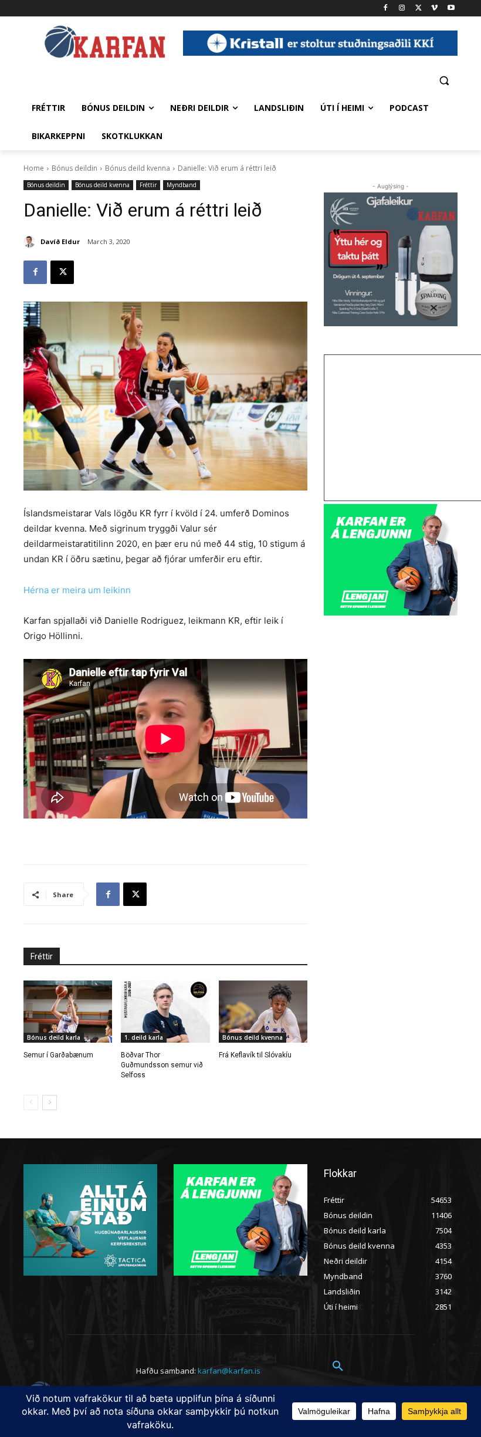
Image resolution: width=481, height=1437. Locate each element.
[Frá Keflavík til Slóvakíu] (263, 1011)
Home (33, 168)
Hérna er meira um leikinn (77, 590)
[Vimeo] (434, 8)
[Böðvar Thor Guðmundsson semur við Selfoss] (165, 1011)
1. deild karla (143, 1037)
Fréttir (148, 185)
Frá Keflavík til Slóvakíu (255, 1055)
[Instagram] (402, 8)
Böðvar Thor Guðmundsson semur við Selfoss (162, 1065)
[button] (444, 80)
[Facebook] (385, 8)
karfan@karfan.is (229, 1370)
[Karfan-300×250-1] (391, 560)
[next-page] (49, 1102)
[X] (418, 8)
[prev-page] (30, 1102)
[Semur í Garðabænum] (67, 1011)
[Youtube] (451, 8)
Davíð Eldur (60, 241)
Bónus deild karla (53, 1037)
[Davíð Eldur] (31, 242)
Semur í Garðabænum (58, 1055)
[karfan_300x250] (90, 1220)
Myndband (182, 185)
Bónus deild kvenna (137, 168)
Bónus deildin (74, 168)
